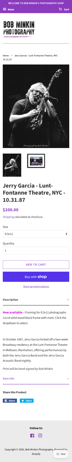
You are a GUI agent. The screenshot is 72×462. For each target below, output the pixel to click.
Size (5, 227)
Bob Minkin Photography (39, 449)
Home (6, 55)
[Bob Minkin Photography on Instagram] (40, 436)
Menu (10, 9)
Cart (66, 9)
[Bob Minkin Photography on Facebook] (32, 436)
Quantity (8, 243)
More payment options (36, 286)
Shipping (8, 217)
